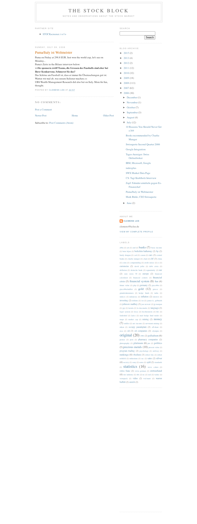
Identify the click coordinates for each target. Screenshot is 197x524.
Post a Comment (43, 109)
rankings (124, 354)
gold (141, 289)
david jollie (139, 266)
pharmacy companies (148, 339)
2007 (127, 88)
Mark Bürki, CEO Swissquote (141, 197)
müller (126, 323)
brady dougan (125, 255)
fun (156, 281)
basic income (156, 247)
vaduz (156, 374)
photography (124, 343)
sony (134, 362)
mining (145, 319)
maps (122, 319)
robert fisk (149, 354)
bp (157, 251)
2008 (127, 83)
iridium (135, 300)
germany (144, 285)
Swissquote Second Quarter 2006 (143, 144)
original (126, 335)
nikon (122, 327)
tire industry (128, 374)
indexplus (131, 168)
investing (124, 300)
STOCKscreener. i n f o (54, 34)
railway (156, 351)
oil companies (140, 330)
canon (142, 255)
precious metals (132, 347)
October (131, 107)
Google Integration (136, 149)
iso (142, 300)
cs (158, 262)
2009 (127, 78)
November (132, 102)
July (129, 122)
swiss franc (125, 370)
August (131, 117)
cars (150, 255)
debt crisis (153, 266)
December (132, 97)
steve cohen (153, 367)
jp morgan (158, 304)
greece (155, 289)
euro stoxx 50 (130, 273)
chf (152, 258)
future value (124, 285)
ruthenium (133, 358)
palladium (153, 335)
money (158, 319)
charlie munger (134, 258)
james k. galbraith (154, 300)
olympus (155, 331)
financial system (139, 281)
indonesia (133, 296)
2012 (127, 63)
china (160, 258)
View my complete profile (136, 232)
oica (121, 331)
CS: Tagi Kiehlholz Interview (141, 178)
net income (137, 323)
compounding (135, 262)
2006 (127, 93)
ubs (138, 374)
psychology (144, 351)
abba (122, 247)
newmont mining (152, 323)
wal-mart (147, 378)
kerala (131, 308)
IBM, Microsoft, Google (138, 163)
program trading (127, 350)
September (132, 112)
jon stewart (145, 304)
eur (160, 270)
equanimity (150, 270)
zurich (132, 381)
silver (159, 358)
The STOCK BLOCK (98, 10)
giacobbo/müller (126, 289)
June (129, 203)
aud (134, 247)
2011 (127, 68)
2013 (127, 58)
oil (128, 330)
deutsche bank (136, 270)
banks (142, 247)
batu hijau (127, 251)
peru (131, 339)
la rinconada (142, 308)
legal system (125, 311)
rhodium (137, 354)
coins (124, 262)
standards (158, 362)
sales (150, 358)
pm (149, 343)
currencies (124, 266)
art (128, 247)
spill (149, 362)
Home (75, 115)
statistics (130, 366)
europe (146, 273)
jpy (124, 308)
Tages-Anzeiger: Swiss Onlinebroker (137, 156)
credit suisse (149, 262)
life (157, 311)
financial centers (140, 277)
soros (141, 362)
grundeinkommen (127, 293)
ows (142, 335)
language (155, 307)
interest (156, 296)
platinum (138, 343)
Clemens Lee (131, 221)
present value (154, 347)
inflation (145, 296)
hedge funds (144, 293)
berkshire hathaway (143, 251)
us (143, 374)
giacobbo (155, 285)
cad (135, 255)
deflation (123, 270)
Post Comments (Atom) (61, 122)
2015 (127, 53)
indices (122, 296)
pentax (122, 339)
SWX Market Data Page (138, 173)
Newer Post (41, 115)
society (126, 362)
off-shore (155, 327)
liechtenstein (147, 311)
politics (158, 343)
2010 (127, 73)
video (135, 378)
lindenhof (123, 315)
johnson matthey (129, 304)
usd (149, 374)
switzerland (156, 370)
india (156, 293)
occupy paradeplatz (138, 326)
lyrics (133, 315)
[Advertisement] (135, 449)
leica (136, 311)
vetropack (124, 378)
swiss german (140, 371)
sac (142, 358)
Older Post (108, 115)
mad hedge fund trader (149, 315)
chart (145, 258)
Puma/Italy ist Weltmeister (139, 192)
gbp (134, 285)
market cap (133, 319)
